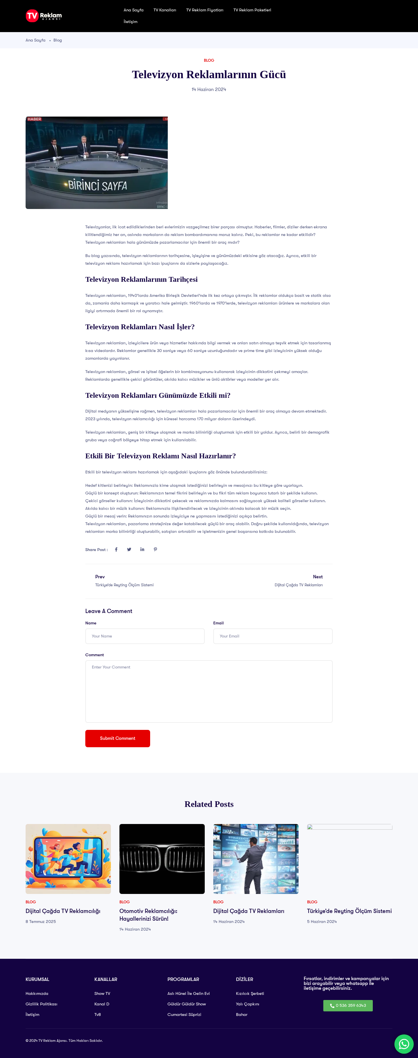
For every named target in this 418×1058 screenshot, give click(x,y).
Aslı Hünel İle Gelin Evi (188, 993)
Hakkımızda (37, 993)
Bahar (241, 1014)
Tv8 (97, 1014)
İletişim (130, 21)
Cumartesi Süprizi (184, 1014)
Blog (57, 40)
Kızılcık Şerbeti (250, 993)
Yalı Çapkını (247, 1004)
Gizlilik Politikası (41, 1004)
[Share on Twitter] (129, 549)
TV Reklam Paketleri (252, 10)
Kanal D (101, 1004)
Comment (94, 654)
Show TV (102, 993)
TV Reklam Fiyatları (205, 10)
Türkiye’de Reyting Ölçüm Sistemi (349, 911)
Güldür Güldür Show (186, 1004)
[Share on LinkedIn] (142, 549)
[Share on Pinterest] (155, 549)
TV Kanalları (165, 10)
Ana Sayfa (134, 10)
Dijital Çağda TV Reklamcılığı (63, 911)
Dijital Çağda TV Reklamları (248, 911)
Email (218, 623)
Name (90, 623)
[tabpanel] (68, 874)
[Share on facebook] (116, 549)
